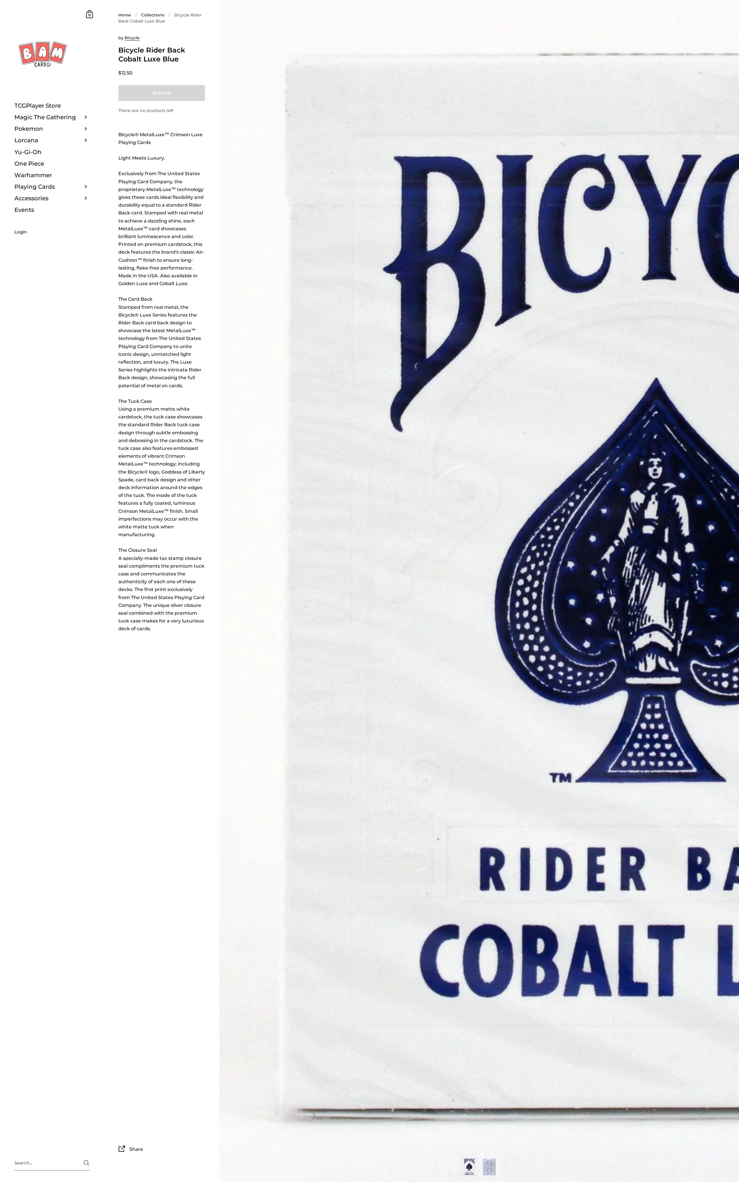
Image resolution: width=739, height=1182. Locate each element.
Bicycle (132, 37)
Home (124, 15)
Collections (152, 15)
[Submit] (86, 1163)
